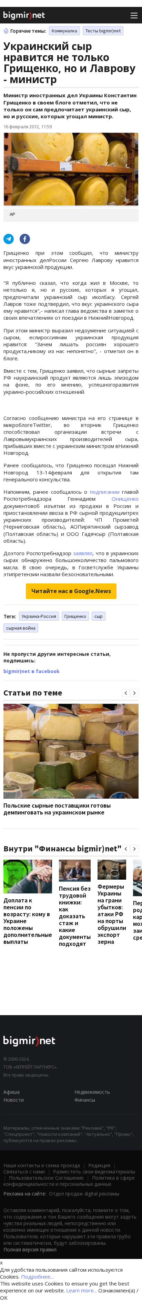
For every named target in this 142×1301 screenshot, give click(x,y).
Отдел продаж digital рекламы (84, 1193)
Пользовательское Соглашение (46, 1177)
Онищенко (125, 498)
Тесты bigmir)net (103, 31)
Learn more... (81, 1290)
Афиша (11, 1092)
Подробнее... (37, 1276)
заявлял (82, 553)
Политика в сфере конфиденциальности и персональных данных (69, 1180)
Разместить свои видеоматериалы (94, 1171)
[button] (126, 693)
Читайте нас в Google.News (71, 591)
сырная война (21, 628)
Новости (13, 1100)
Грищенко (75, 616)
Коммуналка (64, 31)
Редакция (99, 1165)
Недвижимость (92, 1092)
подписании (105, 491)
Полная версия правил (30, 1249)
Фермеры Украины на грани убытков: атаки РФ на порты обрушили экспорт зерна (112, 913)
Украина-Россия (39, 616)
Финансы (84, 1100)
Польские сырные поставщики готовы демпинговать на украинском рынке (57, 808)
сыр (98, 616)
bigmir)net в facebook (31, 671)
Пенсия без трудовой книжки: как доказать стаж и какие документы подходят (75, 916)
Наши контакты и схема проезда (41, 1165)
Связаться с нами (24, 1171)
